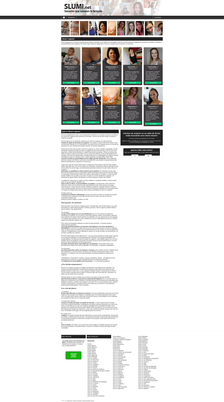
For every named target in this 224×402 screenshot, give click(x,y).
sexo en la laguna (118, 376)
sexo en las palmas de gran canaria (99, 370)
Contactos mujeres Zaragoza (122, 339)
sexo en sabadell (118, 350)
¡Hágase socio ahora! (73, 355)
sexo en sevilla (92, 363)
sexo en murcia (92, 367)
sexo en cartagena (93, 393)
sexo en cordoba (93, 375)
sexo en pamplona (118, 354)
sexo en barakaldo (144, 357)
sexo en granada (93, 386)
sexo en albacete (118, 369)
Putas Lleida (91, 348)
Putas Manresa (117, 343)
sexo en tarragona (118, 377)
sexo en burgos (117, 363)
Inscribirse (158, 17)
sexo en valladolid (93, 377)
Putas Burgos (117, 341)
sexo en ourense (143, 350)
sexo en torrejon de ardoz (146, 354)
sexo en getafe (117, 361)
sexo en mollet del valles (146, 377)
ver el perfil (70, 82)
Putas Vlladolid (92, 356)
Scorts (89, 344)
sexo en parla (142, 365)
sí (134, 155)
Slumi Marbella (143, 336)
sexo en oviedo (92, 389)
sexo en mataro (143, 369)
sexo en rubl (142, 383)
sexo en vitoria (92, 385)
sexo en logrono (118, 372)
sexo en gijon (92, 380)
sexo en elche (92, 388)
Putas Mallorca (143, 341)
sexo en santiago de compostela (148, 358)
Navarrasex (116, 347)
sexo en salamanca (119, 366)
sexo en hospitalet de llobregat (97, 382)
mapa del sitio (69, 400)
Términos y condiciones (77, 400)
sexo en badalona (93, 391)
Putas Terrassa (143, 343)
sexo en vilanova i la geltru (146, 387)
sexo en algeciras (118, 388)
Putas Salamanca (118, 344)
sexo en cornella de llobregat (147, 366)
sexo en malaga (92, 366)
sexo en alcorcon (118, 368)
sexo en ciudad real (144, 376)
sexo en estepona (143, 372)
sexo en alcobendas (144, 371)
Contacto (92, 400)
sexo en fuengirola (144, 382)
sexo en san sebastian (120, 360)
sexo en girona (117, 371)
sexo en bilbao (92, 372)
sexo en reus (142, 352)
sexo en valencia (93, 361)
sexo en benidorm (143, 385)
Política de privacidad (86, 400)
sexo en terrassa (93, 394)
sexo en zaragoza (93, 364)
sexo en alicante (93, 374)
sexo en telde (142, 355)
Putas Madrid (92, 350)
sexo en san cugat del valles (147, 379)
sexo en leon (117, 379)
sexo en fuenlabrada (119, 357)
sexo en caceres (143, 361)
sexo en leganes (118, 358)
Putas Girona (92, 345)
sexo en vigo (91, 378)
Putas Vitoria (91, 352)
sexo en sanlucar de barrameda (148, 380)
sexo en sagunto (143, 388)
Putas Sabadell (143, 349)
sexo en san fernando (145, 360)
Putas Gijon (116, 346)
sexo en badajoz (118, 374)
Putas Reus (116, 349)
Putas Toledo (142, 338)
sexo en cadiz (117, 380)
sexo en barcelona (93, 359)
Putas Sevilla (142, 346)
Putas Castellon (143, 339)
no (148, 155)
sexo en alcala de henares (121, 365)
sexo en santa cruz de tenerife (122, 352)
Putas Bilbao (117, 336)
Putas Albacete (92, 347)
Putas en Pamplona (119, 338)
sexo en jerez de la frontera (96, 396)
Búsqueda (71, 17)
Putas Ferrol (142, 344)
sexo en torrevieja (143, 374)
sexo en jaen (117, 385)
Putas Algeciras (92, 355)
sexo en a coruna (93, 383)
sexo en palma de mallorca (96, 369)
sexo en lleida (117, 382)
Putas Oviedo (92, 353)
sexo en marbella (118, 383)
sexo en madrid (92, 358)
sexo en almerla (118, 355)
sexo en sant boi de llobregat (147, 368)
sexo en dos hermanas (120, 387)
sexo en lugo (142, 363)
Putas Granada (143, 347)
